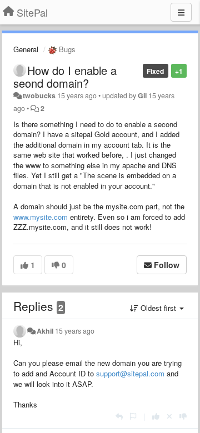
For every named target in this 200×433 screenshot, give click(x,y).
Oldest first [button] (158, 308)
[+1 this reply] (155, 416)
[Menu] (181, 12)
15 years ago (74, 331)
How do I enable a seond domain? (65, 76)
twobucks (39, 95)
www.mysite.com (40, 217)
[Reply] (119, 416)
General (25, 49)
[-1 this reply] (183, 416)
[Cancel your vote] (169, 416)
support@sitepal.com (130, 373)
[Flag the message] (133, 416)
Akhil (45, 331)
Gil (142, 95)
